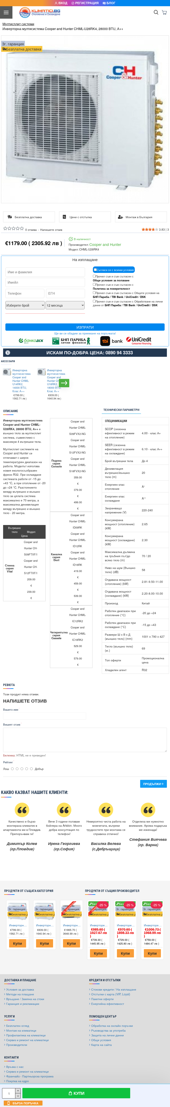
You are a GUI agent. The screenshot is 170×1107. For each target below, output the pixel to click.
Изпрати (85, 327)
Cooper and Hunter (105, 244)
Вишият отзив (11, 724)
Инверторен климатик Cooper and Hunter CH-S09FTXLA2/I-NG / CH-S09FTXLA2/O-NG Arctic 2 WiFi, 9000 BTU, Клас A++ (99, 925)
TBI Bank (117, 297)
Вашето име (10, 709)
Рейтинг (8, 762)
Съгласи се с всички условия (115, 270)
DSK (143, 297)
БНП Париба (101, 297)
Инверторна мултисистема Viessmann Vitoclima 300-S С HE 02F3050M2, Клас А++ (72, 925)
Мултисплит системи (18, 24)
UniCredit (132, 297)
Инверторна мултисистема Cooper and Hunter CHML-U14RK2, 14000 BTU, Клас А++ (21, 381)
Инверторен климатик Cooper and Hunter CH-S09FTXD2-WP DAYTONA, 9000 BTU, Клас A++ (126, 925)
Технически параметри (121, 410)
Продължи (152, 784)
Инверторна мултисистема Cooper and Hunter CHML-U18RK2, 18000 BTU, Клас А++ (56, 381)
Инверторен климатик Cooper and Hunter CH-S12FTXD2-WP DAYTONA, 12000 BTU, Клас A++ (153, 925)
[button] (5, 383)
